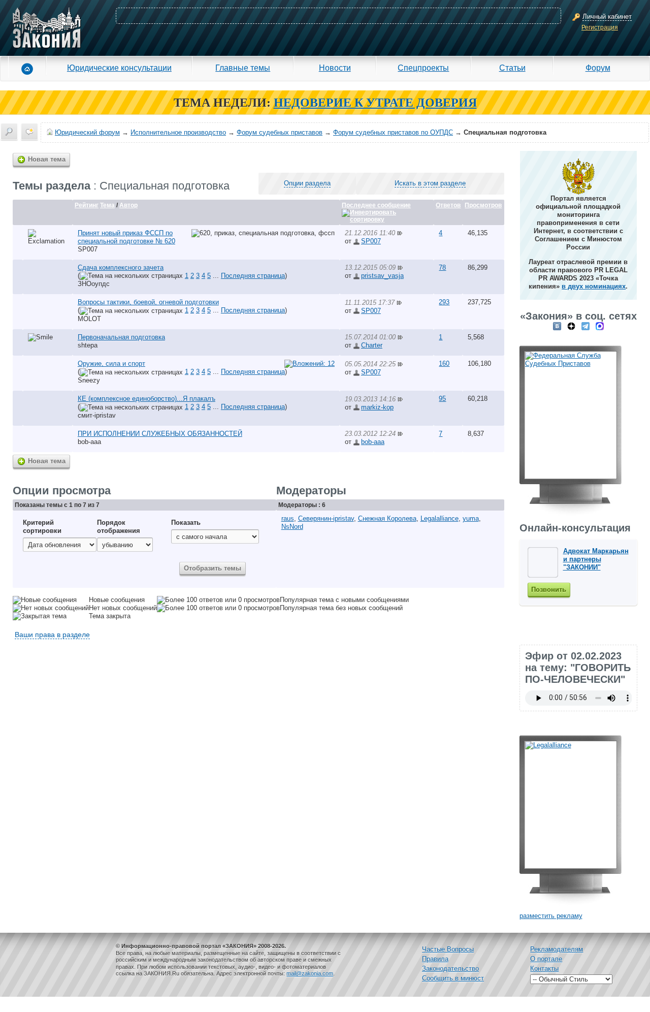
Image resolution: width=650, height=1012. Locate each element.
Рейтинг (87, 205)
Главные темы (242, 67)
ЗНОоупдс (94, 284)
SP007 (88, 249)
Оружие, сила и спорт (111, 363)
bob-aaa (89, 442)
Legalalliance (439, 518)
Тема (107, 205)
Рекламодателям (556, 949)
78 (442, 267)
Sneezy (89, 380)
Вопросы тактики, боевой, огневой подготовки (148, 302)
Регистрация (599, 27)
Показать (186, 522)
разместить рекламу (550, 916)
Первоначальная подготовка (121, 337)
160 (444, 363)
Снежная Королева (387, 518)
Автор (128, 205)
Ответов (448, 205)
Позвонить (548, 589)
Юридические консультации (119, 67)
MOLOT (89, 319)
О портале (546, 959)
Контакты (544, 968)
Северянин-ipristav (326, 518)
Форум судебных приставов (279, 132)
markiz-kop (377, 407)
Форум (598, 67)
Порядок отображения (118, 526)
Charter (371, 345)
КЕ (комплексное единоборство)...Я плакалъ (146, 398)
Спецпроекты (423, 67)
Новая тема (47, 159)
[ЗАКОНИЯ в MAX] (600, 326)
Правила (435, 959)
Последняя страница (253, 275)
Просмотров (483, 205)
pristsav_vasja (382, 275)
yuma (471, 518)
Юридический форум (87, 132)
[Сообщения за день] (29, 132)
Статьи (512, 67)
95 (442, 398)
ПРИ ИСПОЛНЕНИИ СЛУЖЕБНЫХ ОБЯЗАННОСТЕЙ (160, 433)
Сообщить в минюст (453, 978)
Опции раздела (307, 183)
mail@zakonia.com (309, 973)
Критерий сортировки (42, 526)
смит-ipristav (97, 415)
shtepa (88, 345)
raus (287, 518)
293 (444, 302)
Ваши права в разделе (52, 634)
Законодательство (450, 968)
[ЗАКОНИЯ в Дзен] (571, 326)
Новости (335, 67)
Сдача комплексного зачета (121, 267)
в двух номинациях (594, 286)
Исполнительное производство (178, 132)
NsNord (292, 526)
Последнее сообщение (376, 205)
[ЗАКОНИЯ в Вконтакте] (557, 326)
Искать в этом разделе (430, 183)
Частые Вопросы (448, 949)
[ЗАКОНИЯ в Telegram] (585, 326)
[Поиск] (9, 132)
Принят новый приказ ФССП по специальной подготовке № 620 (126, 237)
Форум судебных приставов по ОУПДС (393, 132)
